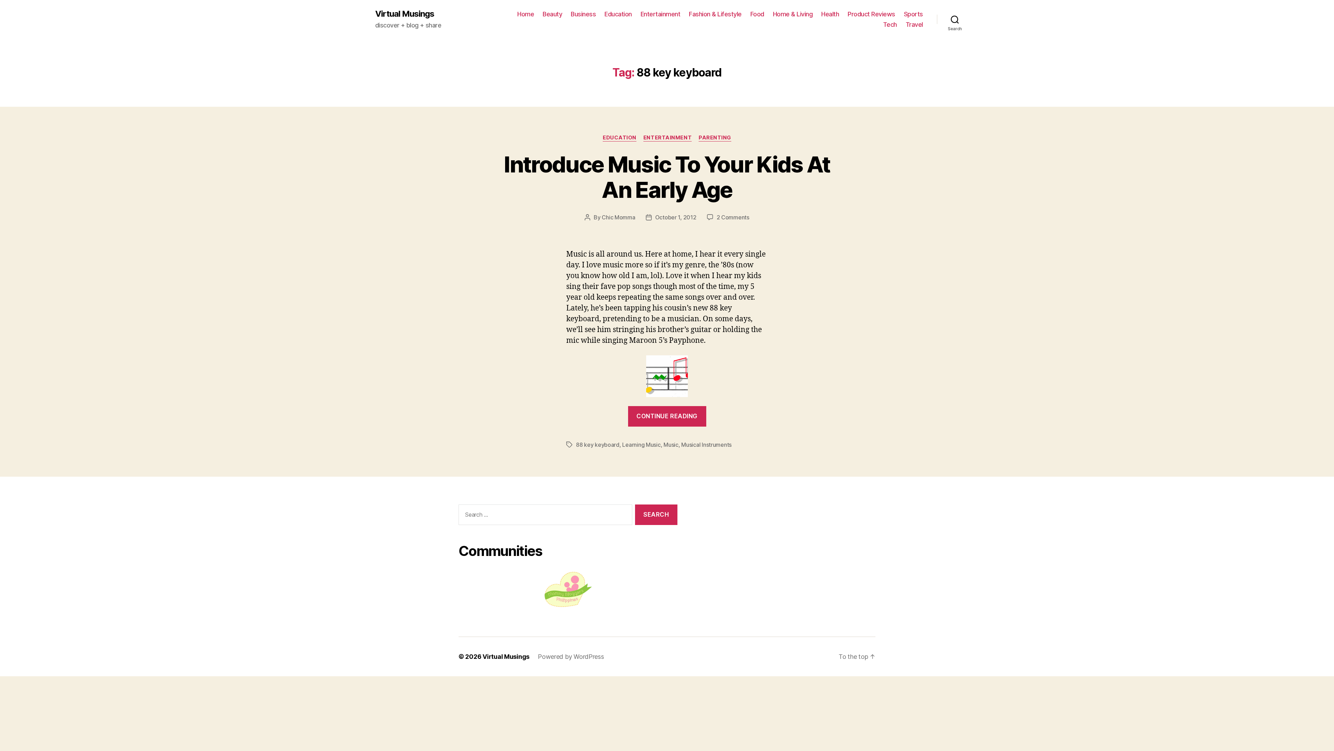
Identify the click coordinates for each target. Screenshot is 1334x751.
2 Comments (733, 217)
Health (830, 14)
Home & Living (793, 14)
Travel (914, 24)
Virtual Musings (404, 14)
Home (525, 14)
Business (583, 14)
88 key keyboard (597, 444)
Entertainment (661, 14)
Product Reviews (871, 14)
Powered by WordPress (571, 656)
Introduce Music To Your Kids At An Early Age (667, 177)
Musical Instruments (706, 444)
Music (671, 444)
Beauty (552, 14)
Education (618, 14)
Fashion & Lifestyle (715, 14)
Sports (913, 14)
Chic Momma (618, 217)
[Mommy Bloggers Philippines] (568, 589)
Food (757, 14)
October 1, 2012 (676, 217)
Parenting (715, 138)
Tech (890, 24)
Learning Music (641, 444)
